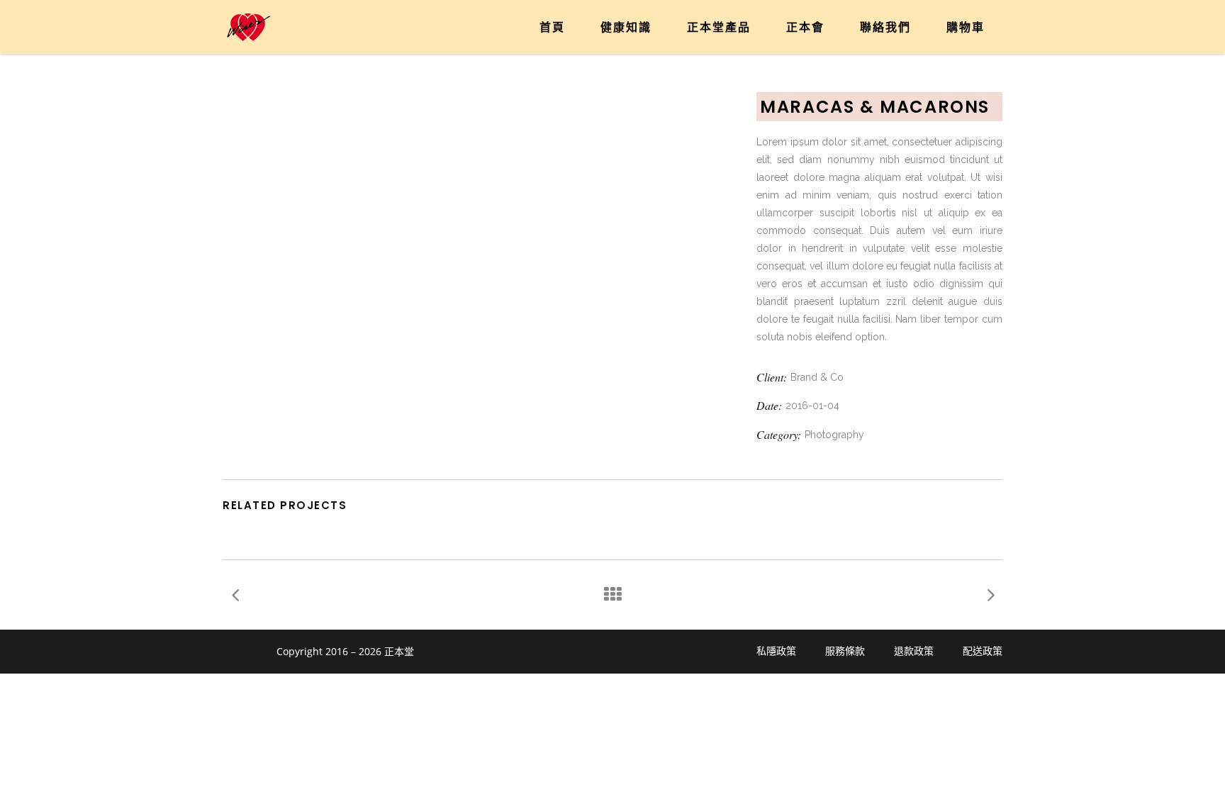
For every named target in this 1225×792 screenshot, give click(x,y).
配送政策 (982, 651)
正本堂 (399, 651)
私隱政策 (776, 651)
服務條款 (845, 651)
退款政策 (914, 651)
